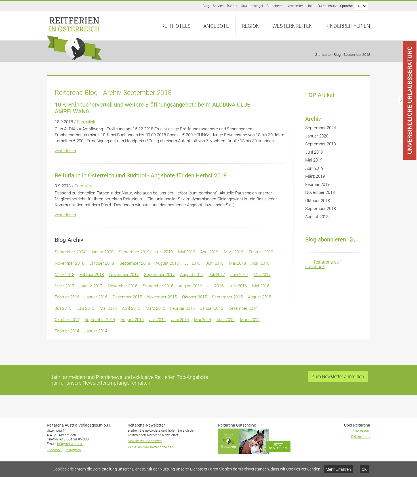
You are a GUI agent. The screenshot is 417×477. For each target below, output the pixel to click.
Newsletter (295, 6)
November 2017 (124, 274)
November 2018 (69, 263)
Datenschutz (327, 6)
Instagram (73, 450)
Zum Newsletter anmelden (337, 376)
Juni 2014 (180, 319)
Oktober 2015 (194, 297)
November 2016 (122, 286)
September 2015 (227, 297)
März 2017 (64, 286)
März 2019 (233, 252)
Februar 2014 (67, 331)
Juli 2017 (216, 274)
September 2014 (100, 319)
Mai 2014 (202, 319)
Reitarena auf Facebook (323, 264)
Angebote (216, 26)
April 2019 (209, 252)
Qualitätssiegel (252, 6)
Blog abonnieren (325, 239)
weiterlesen (65, 150)
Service (218, 6)
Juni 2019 (164, 252)
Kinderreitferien (347, 26)
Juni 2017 (239, 274)
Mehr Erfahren (338, 469)
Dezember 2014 (243, 308)
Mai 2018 (237, 263)
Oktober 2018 (101, 263)
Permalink (86, 121)
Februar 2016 (67, 297)
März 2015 (155, 308)
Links (310, 6)
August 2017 (191, 274)
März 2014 (250, 319)
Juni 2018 (215, 263)
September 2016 (158, 286)
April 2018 (260, 263)
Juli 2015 (63, 308)
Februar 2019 (261, 252)
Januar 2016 (95, 297)
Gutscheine (274, 6)
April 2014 (225, 319)
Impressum (361, 431)
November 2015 (162, 297)
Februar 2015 (182, 308)
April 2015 (131, 308)
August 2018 (167, 263)
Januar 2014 (95, 331)
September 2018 (134, 263)
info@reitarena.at (70, 444)
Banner (232, 6)
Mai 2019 (186, 252)
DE (359, 6)
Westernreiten (292, 26)
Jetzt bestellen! (278, 446)
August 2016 (190, 286)
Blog (206, 6)
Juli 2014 (157, 319)
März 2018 (64, 274)
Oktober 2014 (67, 319)
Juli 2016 (215, 286)
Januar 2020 (101, 252)
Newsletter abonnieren (145, 441)
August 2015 (259, 297)
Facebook (54, 450)
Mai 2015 (108, 308)
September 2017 (159, 274)
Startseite (323, 54)
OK (364, 469)
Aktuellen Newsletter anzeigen (150, 447)
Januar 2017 (90, 286)
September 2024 (70, 252)
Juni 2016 (238, 286)
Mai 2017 (262, 274)
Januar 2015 (211, 308)
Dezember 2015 (127, 297)
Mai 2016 (260, 286)
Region (251, 26)
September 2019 (134, 252)
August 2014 (132, 319)
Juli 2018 (192, 263)
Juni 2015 (85, 308)
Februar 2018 (91, 274)
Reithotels (176, 26)
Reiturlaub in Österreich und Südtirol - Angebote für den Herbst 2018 (141, 175)
